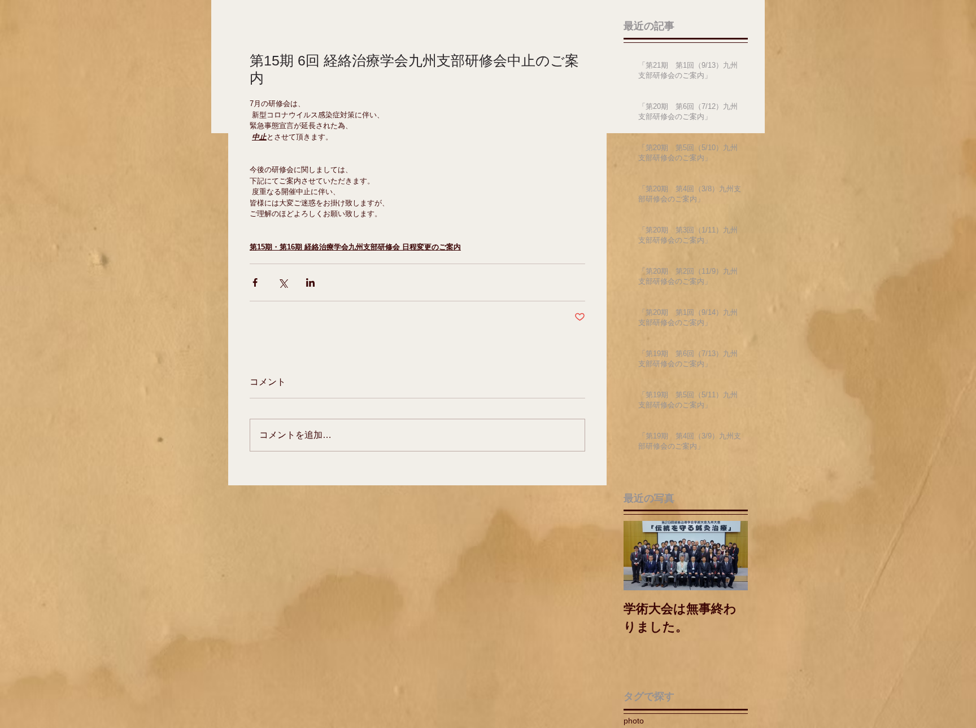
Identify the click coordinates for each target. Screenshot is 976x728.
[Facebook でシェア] (255, 282)
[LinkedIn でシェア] (310, 282)
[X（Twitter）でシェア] (282, 282)
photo (634, 720)
